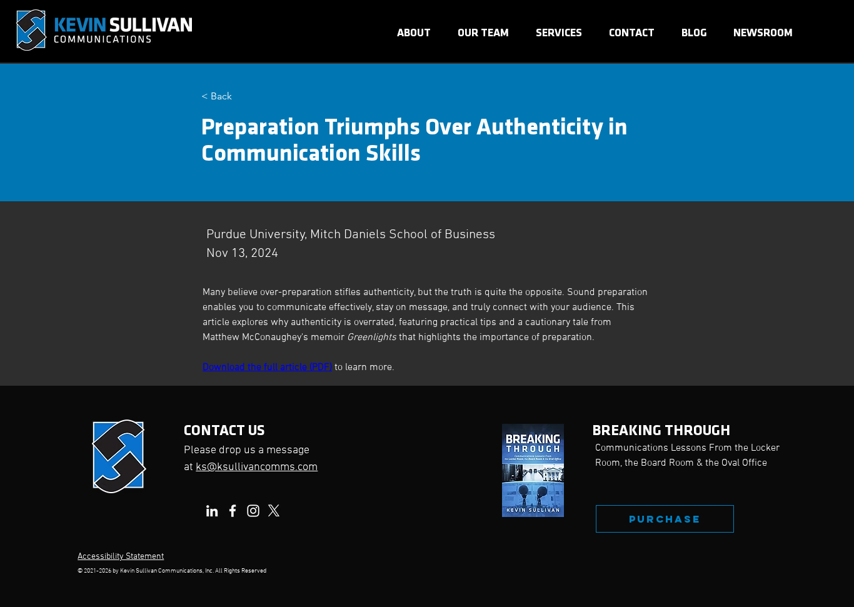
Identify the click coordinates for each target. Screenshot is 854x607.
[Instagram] (253, 511)
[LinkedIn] (212, 511)
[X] (274, 511)
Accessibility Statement (121, 556)
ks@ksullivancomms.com (257, 467)
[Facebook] (232, 511)
